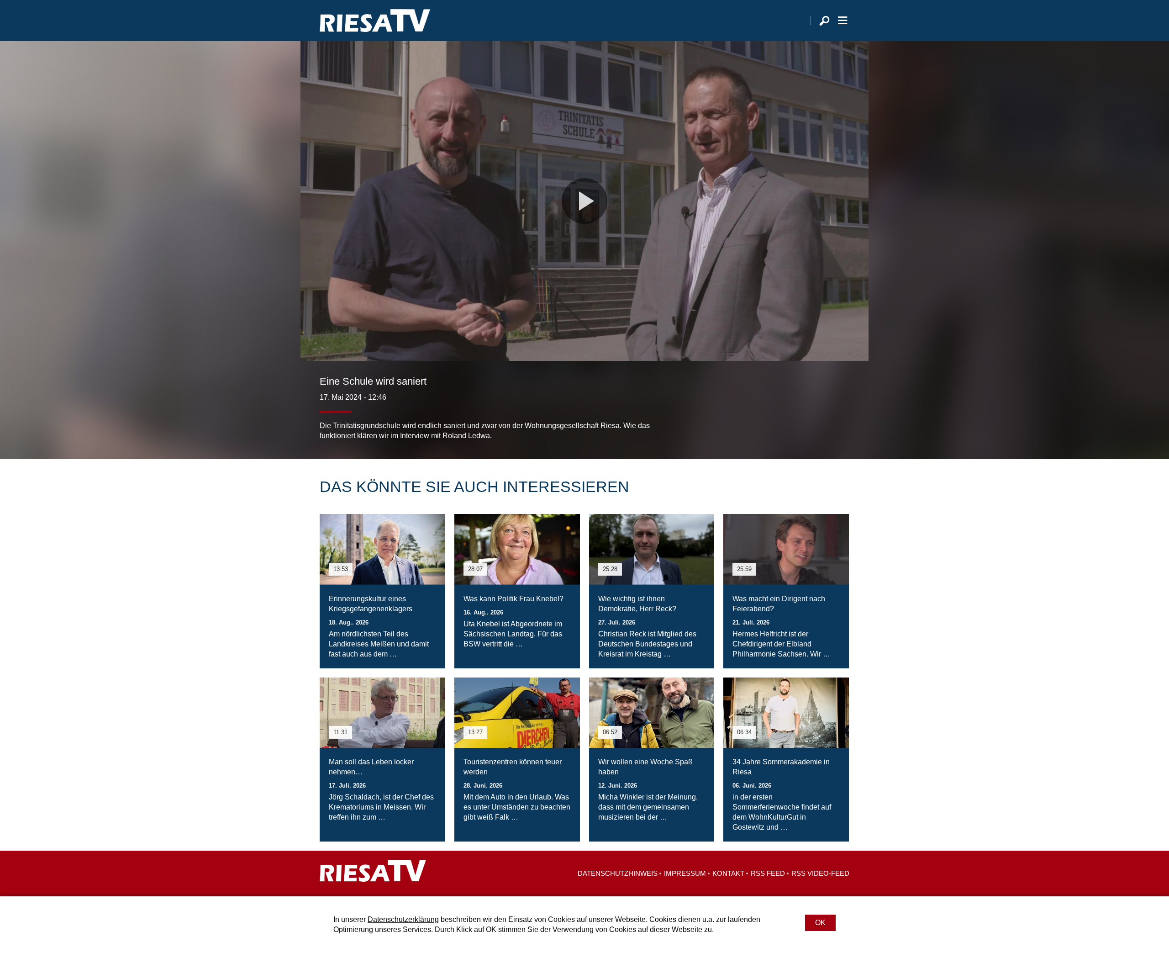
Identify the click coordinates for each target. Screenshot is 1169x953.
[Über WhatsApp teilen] (822, 422)
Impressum (685, 873)
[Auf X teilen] (802, 422)
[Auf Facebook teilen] (783, 422)
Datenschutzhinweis (618, 873)
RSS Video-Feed (820, 873)
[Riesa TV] (375, 20)
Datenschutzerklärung (403, 919)
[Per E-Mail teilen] (840, 422)
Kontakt (728, 873)
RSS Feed (768, 873)
